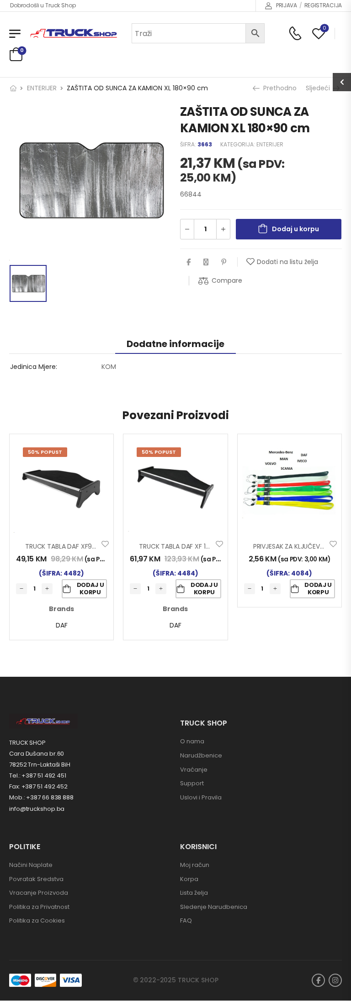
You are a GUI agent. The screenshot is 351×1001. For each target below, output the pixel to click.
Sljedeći (320, 88)
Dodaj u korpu (295, 228)
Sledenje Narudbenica (213, 906)
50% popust (45, 452)
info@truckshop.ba (36, 808)
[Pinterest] (223, 262)
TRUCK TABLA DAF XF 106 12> (181, 546)
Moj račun (194, 865)
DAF (62, 625)
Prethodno (279, 88)
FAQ (186, 920)
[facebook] (318, 980)
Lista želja (194, 892)
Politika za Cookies (37, 920)
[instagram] (335, 980)
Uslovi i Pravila (201, 797)
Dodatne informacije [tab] (175, 343)
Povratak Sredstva (36, 879)
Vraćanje (193, 769)
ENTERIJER (42, 88)
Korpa (189, 879)
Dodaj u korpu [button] (90, 588)
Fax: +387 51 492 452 (38, 786)
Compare (227, 280)
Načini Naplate (31, 865)
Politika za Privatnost (39, 906)
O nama (192, 741)
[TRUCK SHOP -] (73, 33)
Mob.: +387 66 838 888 (41, 797)
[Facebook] (188, 262)
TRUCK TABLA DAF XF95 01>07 (70, 546)
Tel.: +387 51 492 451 (37, 775)
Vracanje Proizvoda (38, 892)
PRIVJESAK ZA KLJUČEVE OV (294, 546)
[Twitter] (205, 262)
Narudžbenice (201, 755)
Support (192, 783)
